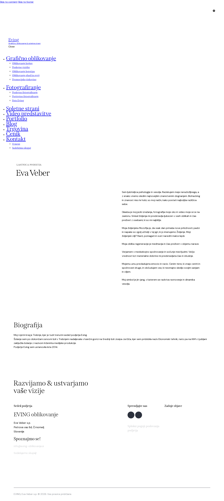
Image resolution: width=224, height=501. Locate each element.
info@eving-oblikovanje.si (29, 446)
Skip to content (9, 2)
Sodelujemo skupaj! (25, 453)
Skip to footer (26, 2)
